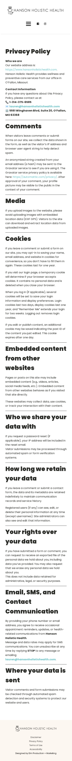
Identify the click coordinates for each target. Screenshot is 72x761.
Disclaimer (35, 737)
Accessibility (36, 749)
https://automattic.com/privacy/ (35, 177)
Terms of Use (35, 745)
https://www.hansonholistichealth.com (31, 70)
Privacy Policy (36, 741)
